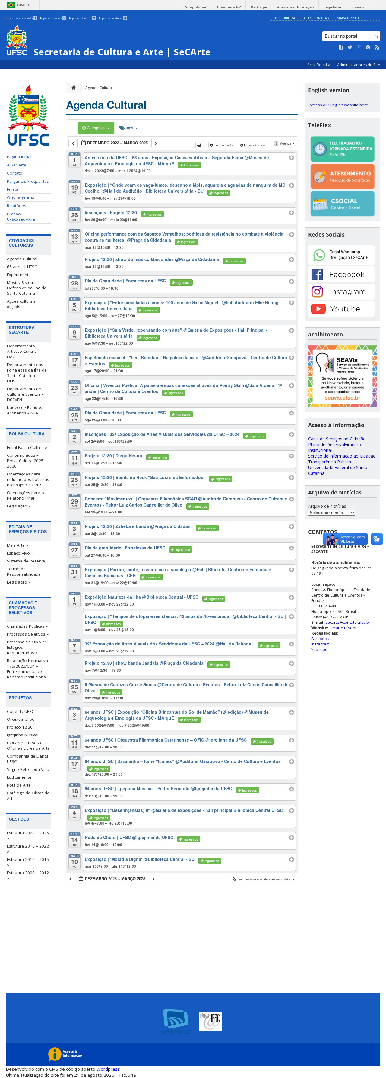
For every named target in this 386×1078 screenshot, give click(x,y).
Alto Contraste (318, 18)
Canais (358, 7)
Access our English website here (338, 105)
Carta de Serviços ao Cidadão (337, 439)
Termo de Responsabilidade (24, 571)
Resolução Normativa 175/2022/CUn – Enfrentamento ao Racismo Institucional (27, 669)
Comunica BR (229, 7)
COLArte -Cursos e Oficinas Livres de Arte (28, 745)
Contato (14, 173)
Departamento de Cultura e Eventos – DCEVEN (25, 394)
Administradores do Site (358, 64)
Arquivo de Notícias (327, 506)
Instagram (320, 644)
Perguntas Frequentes (28, 181)
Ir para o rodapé (112, 18)
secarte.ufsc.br (343, 627)
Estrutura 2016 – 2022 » (28, 848)
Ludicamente (19, 777)
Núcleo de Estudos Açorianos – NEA (24, 410)
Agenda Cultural (22, 259)
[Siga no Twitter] (350, 47)
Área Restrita (319, 64)
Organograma (20, 197)
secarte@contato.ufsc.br (347, 622)
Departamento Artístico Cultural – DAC (24, 351)
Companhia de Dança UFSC (28, 758)
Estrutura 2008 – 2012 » (28, 875)
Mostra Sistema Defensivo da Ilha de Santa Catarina (26, 288)
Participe (259, 7)
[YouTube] (341, 315)
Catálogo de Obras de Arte (28, 795)
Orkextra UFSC (21, 719)
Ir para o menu (52, 18)
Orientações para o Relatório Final (25, 495)
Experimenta (19, 274)
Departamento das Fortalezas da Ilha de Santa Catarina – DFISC (27, 373)
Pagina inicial (19, 156)
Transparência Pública (329, 462)
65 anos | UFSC (22, 266)
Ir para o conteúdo (21, 18)
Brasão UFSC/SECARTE (21, 216)
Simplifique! (196, 7)
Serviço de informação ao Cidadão (342, 456)
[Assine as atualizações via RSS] (377, 47)
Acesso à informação (295, 7)
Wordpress (108, 1069)
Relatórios (16, 205)
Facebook (320, 638)
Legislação (333, 7)
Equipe (13, 189)
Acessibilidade (286, 18)
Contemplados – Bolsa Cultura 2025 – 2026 (27, 460)
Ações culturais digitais (21, 303)
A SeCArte (16, 165)
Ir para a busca (82, 18)
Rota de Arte (19, 785)
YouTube (319, 649)
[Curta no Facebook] (341, 47)
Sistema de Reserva (26, 561)
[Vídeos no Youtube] (359, 47)
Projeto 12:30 (20, 727)
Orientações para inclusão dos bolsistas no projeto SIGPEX (28, 479)
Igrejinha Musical (22, 735)
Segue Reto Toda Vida (28, 769)
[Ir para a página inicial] (72, 88)
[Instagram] (341, 298)
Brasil (23, 5)
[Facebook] (341, 281)
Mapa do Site (348, 18)
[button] (263, 879)
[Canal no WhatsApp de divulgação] (341, 263)
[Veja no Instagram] (368, 47)
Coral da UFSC (20, 711)
